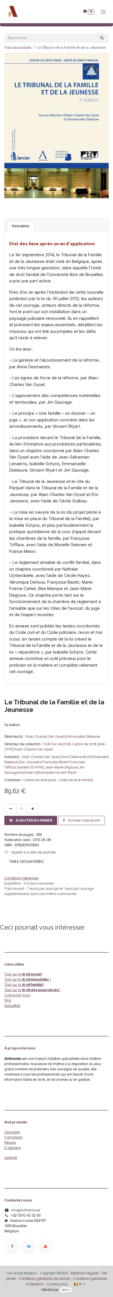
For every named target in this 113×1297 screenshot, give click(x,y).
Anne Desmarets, (74, 757)
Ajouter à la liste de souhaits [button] (33, 852)
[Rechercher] (102, 38)
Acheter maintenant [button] (83, 820)
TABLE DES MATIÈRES (26, 861)
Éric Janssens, (30, 762)
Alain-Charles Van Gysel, (45, 736)
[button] (30, 820)
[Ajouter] (32, 808)
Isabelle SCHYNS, (31, 767)
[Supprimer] (10, 808)
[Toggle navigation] (103, 11)
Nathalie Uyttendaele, (36, 772)
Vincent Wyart (65, 772)
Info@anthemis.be (25, 1210)
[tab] (20, 226)
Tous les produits (17, 47)
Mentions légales (85, 1273)
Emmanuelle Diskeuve (82, 736)
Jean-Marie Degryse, (62, 767)
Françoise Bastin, (55, 762)
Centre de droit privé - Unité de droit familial (58, 780)
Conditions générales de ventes (44, 1278)
